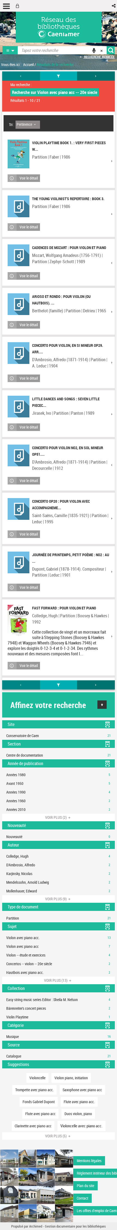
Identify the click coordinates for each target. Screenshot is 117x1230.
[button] (114, 6)
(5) (56, 1135)
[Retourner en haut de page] (102, 704)
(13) (56, 980)
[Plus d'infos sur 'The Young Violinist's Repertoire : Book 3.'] (18, 206)
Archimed (35, 1226)
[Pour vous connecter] (18, 6)
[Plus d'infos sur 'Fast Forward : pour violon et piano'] (18, 620)
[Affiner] (58, 76)
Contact (82, 1198)
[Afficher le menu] (6, 6)
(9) (56, 898)
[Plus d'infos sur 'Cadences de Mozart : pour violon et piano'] (18, 255)
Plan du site (85, 1185)
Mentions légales (89, 1160)
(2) (56, 817)
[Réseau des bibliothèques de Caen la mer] (36, 1185)
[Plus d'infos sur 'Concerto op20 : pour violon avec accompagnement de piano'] (18, 509)
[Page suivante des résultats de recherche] (96, 76)
